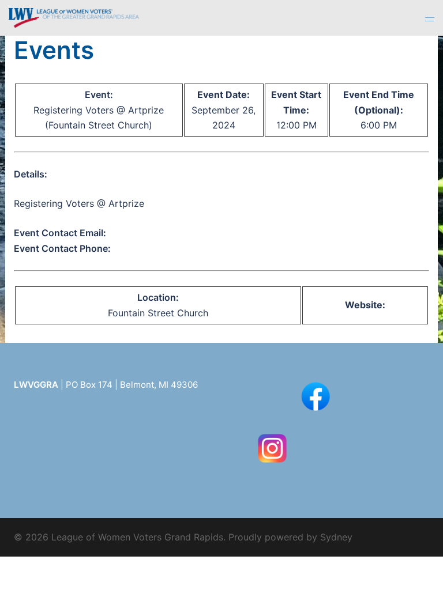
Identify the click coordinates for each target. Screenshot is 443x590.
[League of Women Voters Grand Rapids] (74, 16)
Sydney (336, 537)
